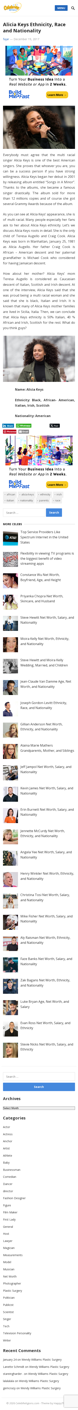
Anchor (7, 1141)
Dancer (7, 1184)
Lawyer (7, 1241)
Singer (7, 1319)
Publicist (8, 1305)
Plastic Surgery (12, 1290)
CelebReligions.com (27, 1403)
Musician (8, 1269)
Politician (9, 1297)
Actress (8, 1134)
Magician (9, 1248)
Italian (10, 500)
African (11, 494)
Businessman (11, 1170)
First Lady (9, 1219)
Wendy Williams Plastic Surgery (42, 1359)
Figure (7, 1205)
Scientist (8, 1312)
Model (7, 1262)
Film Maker (10, 1212)
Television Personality (17, 1333)
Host (6, 1234)
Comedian (9, 1177)
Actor (6, 1127)
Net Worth (10, 1276)
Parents (44, 500)
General (8, 1227)
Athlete (7, 1155)
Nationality (26, 500)
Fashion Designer (14, 1198)
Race (57, 500)
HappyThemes (63, 1403)
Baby (6, 1162)
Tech (6, 1326)
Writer (7, 1340)
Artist (6, 1148)
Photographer (12, 1283)
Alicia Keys (27, 494)
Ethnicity (45, 494)
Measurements (13, 1255)
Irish (59, 494)
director (8, 1191)
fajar (6, 39)
